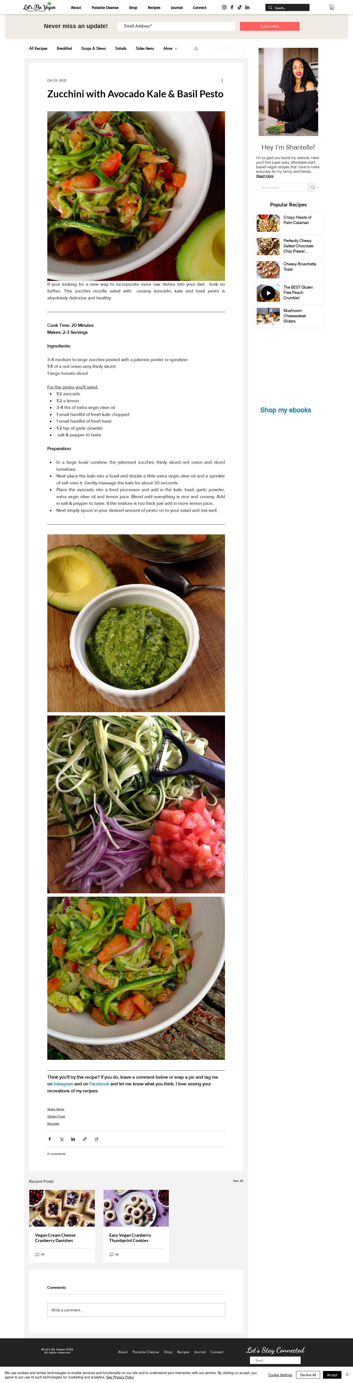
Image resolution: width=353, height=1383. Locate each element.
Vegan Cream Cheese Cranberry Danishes (55, 1237)
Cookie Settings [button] (280, 1374)
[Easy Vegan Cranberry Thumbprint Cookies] (136, 1208)
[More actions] (222, 80)
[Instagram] (224, 7)
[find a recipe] (313, 187)
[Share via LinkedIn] (73, 1139)
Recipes (53, 1123)
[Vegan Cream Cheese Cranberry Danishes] (62, 1208)
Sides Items (145, 48)
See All (238, 1181)
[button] (332, 7)
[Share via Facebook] (49, 1139)
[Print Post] (96, 1139)
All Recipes (38, 48)
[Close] (347, 1375)
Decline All (308, 1374)
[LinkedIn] (247, 7)
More (168, 48)
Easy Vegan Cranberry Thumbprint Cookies (130, 1237)
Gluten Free (56, 1116)
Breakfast (64, 48)
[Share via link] (85, 1139)
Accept (332, 1374)
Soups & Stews (93, 48)
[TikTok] (240, 7)
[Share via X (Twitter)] (61, 1139)
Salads (120, 48)
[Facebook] (232, 7)
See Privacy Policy (120, 1377)
